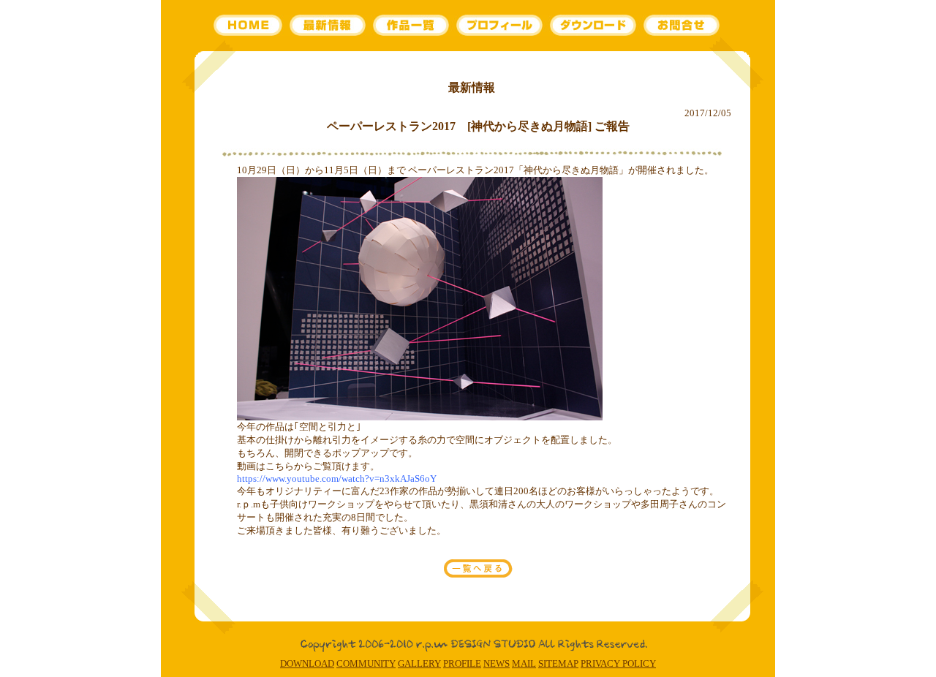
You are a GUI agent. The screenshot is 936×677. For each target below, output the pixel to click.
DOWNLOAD (307, 663)
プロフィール (498, 26)
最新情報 (328, 26)
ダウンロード (593, 26)
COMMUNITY (366, 663)
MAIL (524, 663)
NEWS (496, 663)
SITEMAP (558, 663)
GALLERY (419, 663)
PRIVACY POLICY (618, 663)
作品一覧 (410, 26)
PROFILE (462, 663)
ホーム (250, 26)
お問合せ (682, 26)
